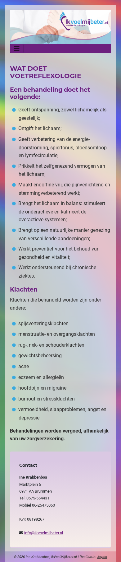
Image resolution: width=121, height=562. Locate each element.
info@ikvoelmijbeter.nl (43, 533)
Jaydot (102, 557)
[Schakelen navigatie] (17, 48)
